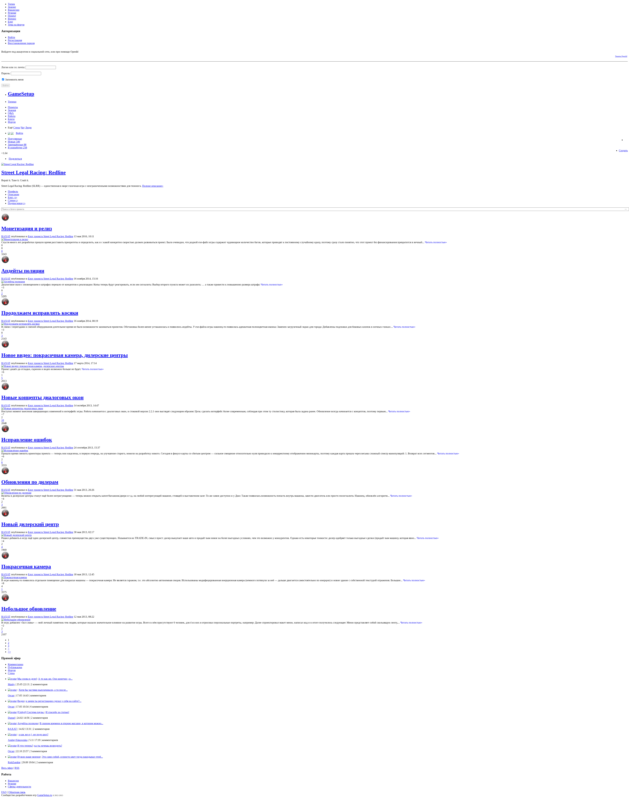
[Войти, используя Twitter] (15, 56)
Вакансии (13, 780)
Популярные (15, 138)
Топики (12, 101)
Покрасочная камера (26, 566)
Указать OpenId (621, 56)
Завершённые (17, 144)
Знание (12, 7)
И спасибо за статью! (57, 712)
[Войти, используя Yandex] (27, 56)
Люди (28, 127)
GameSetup (21, 94)
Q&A (11, 113)
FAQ (4, 792)
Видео (20, 701)
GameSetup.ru (44, 795)
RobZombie (14, 762)
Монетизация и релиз (26, 228)
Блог (10, 21)
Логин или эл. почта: (13, 67)
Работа (11, 116)
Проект (12, 15)
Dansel (11, 717)
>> (9, 651)
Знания (12, 110)
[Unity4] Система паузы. (30, 712)
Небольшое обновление (28, 609)
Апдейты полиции (22, 271)
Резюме (12, 12)
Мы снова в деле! (27, 678)
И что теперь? (25, 745)
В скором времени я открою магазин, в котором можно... (71, 723)
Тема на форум (16, 24)
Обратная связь (16, 792)
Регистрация (15, 40)
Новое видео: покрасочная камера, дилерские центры (64, 355)
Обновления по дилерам (29, 482)
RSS (17, 768)
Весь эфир (7, 768)
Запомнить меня (14, 79)
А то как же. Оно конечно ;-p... (55, 678)
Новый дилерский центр (30, 524)
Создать (623, 150)
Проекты (13, 107)
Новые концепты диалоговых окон (42, 397)
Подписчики (16, 203)
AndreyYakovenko (18, 740)
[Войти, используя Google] (21, 56)
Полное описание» (152, 186)
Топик (11, 4)
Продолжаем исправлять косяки (39, 313)
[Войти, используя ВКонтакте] (9, 56)
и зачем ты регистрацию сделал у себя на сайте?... (53, 701)
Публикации (15, 667)
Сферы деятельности (19, 786)
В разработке (17, 147)
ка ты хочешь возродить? (48, 745)
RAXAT (5, 236)
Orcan (11, 695)
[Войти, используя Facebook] (4, 56)
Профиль (13, 191)
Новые (14, 141)
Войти (11, 37)
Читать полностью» (436, 242)
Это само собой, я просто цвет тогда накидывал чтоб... (72, 756)
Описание (13, 194)
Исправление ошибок (26, 440)
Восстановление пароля (21, 43)
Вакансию (13, 10)
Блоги (11, 119)
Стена (16, 127)
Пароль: (5, 73)
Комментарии (15, 664)
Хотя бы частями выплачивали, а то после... (43, 690)
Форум (12, 122)
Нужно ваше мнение (28, 756)
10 (2, 420)
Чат (23, 127)
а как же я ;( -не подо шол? (33, 734)
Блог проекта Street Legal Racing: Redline (50, 236)
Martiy (11, 684)
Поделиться (15, 158)
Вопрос (12, 18)
